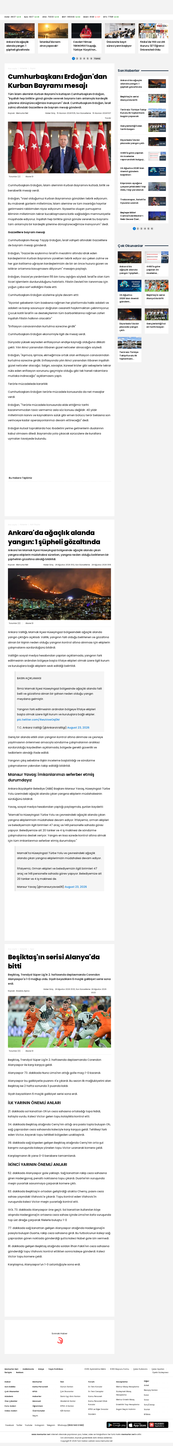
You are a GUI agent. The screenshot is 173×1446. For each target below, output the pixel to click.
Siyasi (32, 68)
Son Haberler (128, 71)
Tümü (97, 58)
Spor (32, 949)
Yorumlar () (14, 176)
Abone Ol (29, 176)
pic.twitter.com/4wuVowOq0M (38, 720)
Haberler (23, 68)
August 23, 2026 (78, 728)
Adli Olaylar (35, 524)
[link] (143, 83)
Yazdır (108, 118)
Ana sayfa (12, 68)
